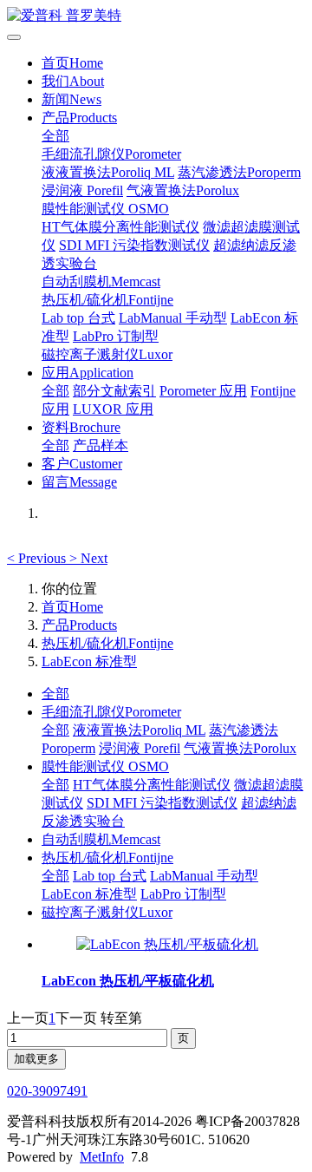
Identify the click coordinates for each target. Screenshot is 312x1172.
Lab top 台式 (78, 318)
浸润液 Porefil (82, 190)
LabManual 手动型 (173, 318)
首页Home (72, 63)
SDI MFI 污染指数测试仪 (134, 245)
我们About (73, 81)
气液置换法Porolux (183, 190)
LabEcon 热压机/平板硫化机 (128, 980)
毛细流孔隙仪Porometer (111, 154)
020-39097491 (47, 1091)
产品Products (79, 117)
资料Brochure (81, 427)
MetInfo (102, 1156)
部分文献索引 (114, 390)
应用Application (87, 372)
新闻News (71, 99)
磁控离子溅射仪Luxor (107, 354)
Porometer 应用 (203, 390)
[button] (38, 558)
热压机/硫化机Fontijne (107, 299)
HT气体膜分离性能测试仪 (120, 226)
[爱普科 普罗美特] (156, 16)
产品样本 (100, 445)
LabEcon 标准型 (89, 661)
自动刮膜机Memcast (101, 281)
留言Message (79, 482)
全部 (55, 135)
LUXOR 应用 (113, 409)
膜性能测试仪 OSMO (105, 208)
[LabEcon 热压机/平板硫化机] (167, 944)
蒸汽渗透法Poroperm (239, 172)
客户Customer (82, 463)
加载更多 (36, 1058)
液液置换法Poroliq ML (108, 172)
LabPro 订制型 (116, 336)
